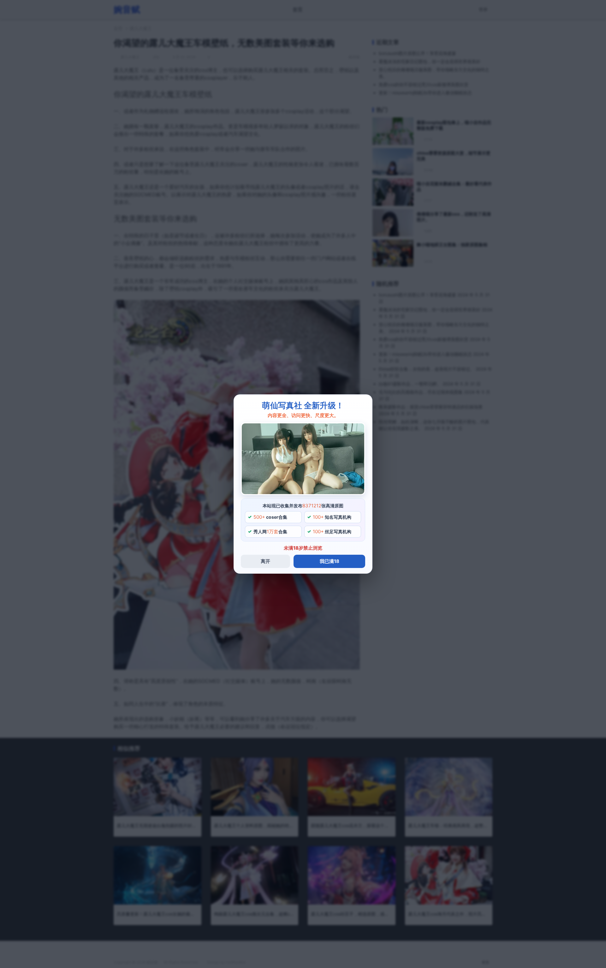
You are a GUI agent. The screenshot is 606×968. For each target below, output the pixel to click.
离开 (265, 561)
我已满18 (329, 561)
